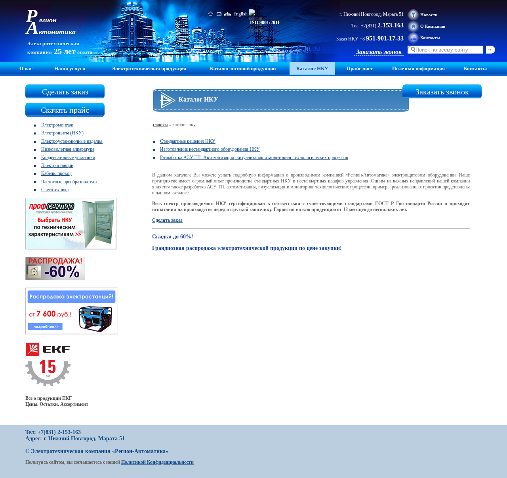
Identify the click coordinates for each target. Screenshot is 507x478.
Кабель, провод (56, 173)
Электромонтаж (57, 125)
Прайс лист (360, 68)
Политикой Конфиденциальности (157, 462)
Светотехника (55, 189)
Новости (428, 14)
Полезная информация (418, 68)
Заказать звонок (379, 51)
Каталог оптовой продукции (243, 68)
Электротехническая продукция (149, 68)
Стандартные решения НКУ (187, 141)
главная (160, 124)
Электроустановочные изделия (72, 141)
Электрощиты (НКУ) (62, 133)
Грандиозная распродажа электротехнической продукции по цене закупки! (247, 248)
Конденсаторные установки (68, 157)
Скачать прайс (65, 110)
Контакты (430, 37)
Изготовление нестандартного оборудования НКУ (210, 149)
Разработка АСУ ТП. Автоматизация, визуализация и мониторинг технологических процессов (254, 157)
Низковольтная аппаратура (67, 149)
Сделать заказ (65, 91)
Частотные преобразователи (69, 181)
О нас (25, 68)
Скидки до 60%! (172, 237)
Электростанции (57, 165)
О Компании (432, 26)
